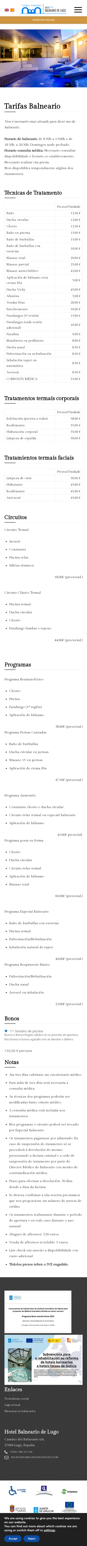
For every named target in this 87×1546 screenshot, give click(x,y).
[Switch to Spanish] (13, 9)
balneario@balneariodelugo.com (34, 1457)
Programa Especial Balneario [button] (26, 912)
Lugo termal (12, 1405)
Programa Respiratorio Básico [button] (27, 965)
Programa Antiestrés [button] (20, 795)
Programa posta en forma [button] (24, 840)
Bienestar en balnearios (20, 1411)
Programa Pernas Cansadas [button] (25, 732)
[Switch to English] (7, 9)
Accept (13, 1538)
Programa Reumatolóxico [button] (24, 679)
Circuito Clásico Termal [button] (22, 593)
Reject (31, 1538)
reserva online (44, 19)
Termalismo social (16, 1398)
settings (49, 1530)
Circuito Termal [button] (16, 530)
